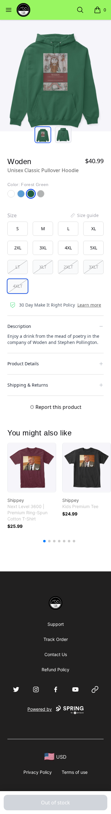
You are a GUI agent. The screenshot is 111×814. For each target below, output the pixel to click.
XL (93, 228)
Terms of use (75, 772)
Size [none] (12, 215)
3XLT (93, 267)
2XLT (68, 267)
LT (17, 267)
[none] (84, 215)
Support (55, 624)
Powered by (39, 709)
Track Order (55, 639)
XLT (43, 267)
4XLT (18, 286)
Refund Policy (55, 669)
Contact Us (55, 654)
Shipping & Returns (27, 385)
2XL (17, 248)
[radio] (17, 229)
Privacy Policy (37, 772)
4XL (68, 248)
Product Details (23, 364)
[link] (32, 467)
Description (19, 326)
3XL (43, 248)
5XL (93, 248)
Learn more (89, 305)
